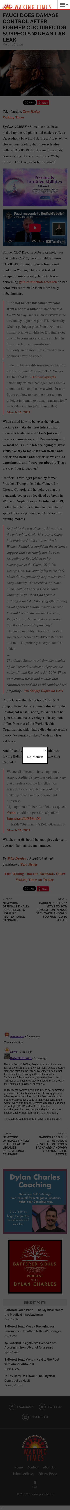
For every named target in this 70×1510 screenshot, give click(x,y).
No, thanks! (35, 757)
